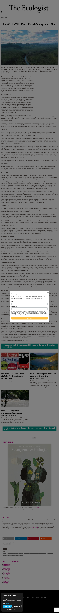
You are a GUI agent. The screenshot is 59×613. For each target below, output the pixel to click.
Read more (8, 603)
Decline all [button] (17, 606)
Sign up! (29, 318)
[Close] (48, 292)
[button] (12, 609)
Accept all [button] (7, 606)
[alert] (12, 602)
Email (12, 301)
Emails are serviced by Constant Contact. (21, 314)
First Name (14, 306)
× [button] (21, 594)
